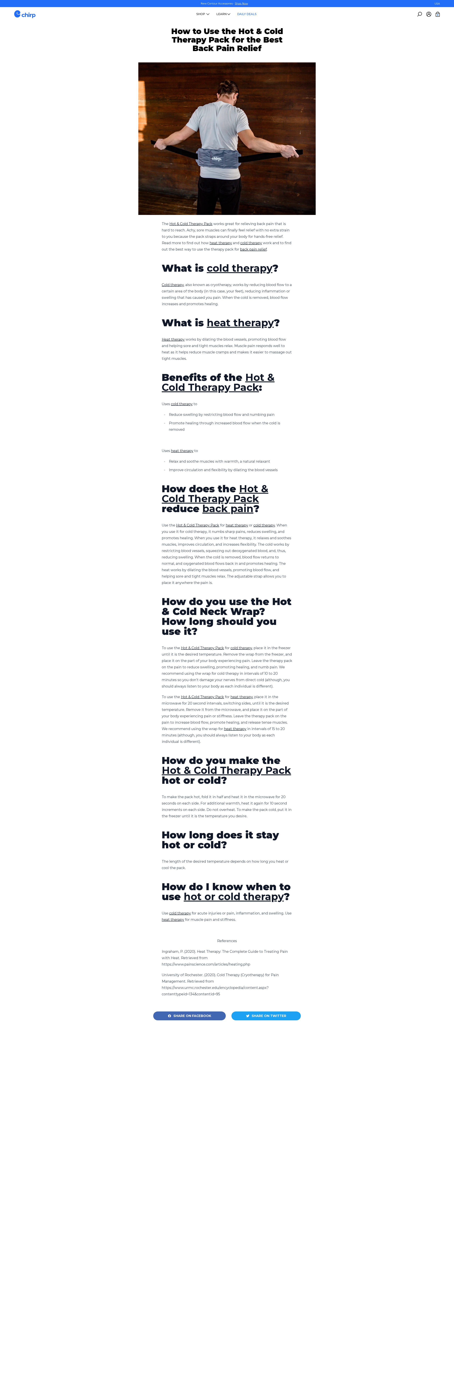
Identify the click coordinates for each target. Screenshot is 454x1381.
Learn (221, 14)
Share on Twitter (269, 1016)
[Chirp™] (24, 14)
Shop (200, 14)
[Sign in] (428, 14)
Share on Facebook (192, 1016)
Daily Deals (246, 14)
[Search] (419, 14)
